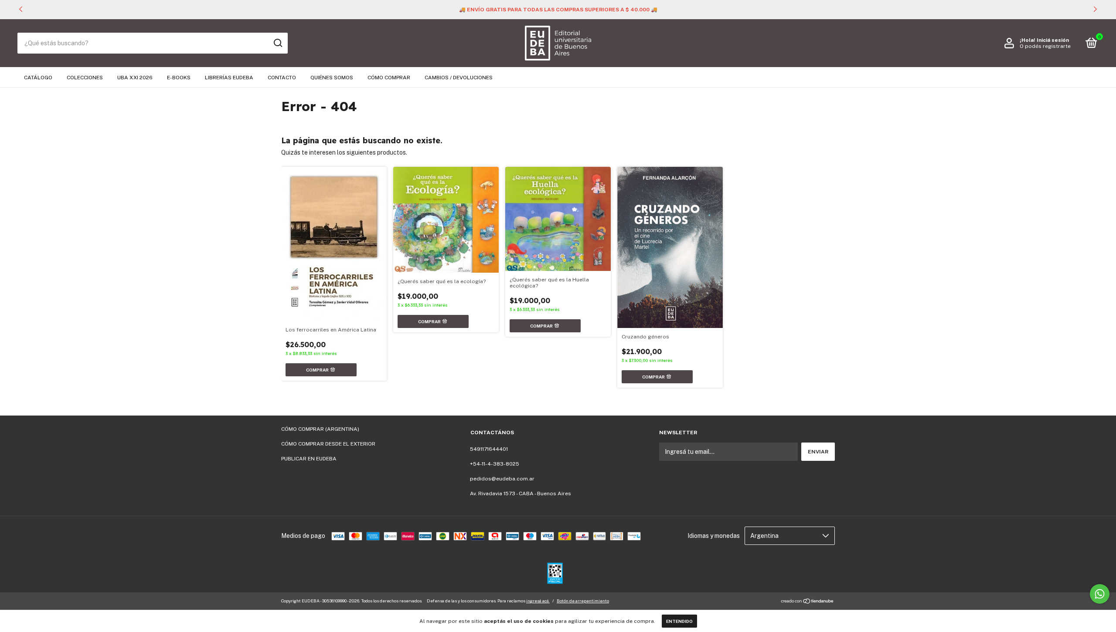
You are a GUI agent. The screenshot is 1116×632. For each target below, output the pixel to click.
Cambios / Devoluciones (459, 77)
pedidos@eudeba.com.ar (502, 479)
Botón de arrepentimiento (583, 600)
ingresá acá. (538, 600)
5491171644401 (489, 449)
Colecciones (85, 77)
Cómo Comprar (388, 77)
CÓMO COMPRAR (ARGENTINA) (320, 429)
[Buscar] (277, 43)
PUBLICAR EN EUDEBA (309, 459)
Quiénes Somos (331, 77)
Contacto (282, 77)
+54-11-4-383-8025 (494, 464)
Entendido (679, 621)
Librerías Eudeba (229, 77)
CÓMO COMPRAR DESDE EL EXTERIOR (328, 444)
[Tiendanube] (807, 601)
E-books (179, 77)
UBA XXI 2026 (135, 77)
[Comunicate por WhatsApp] (1099, 594)
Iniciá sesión (1053, 40)
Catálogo (38, 77)
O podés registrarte (1045, 46)
